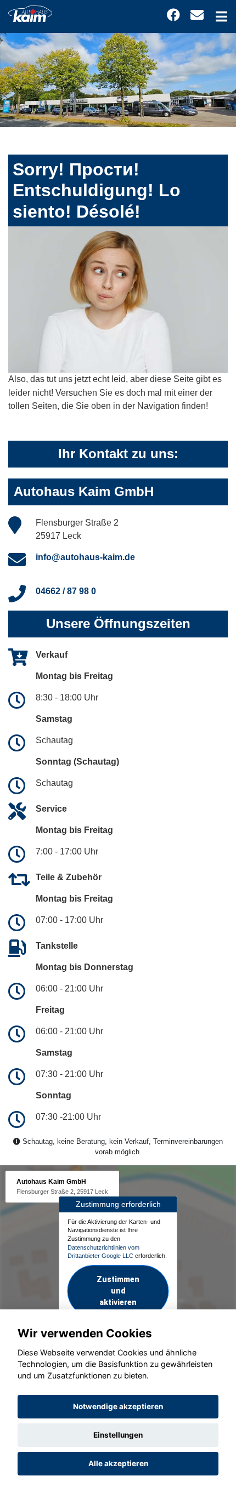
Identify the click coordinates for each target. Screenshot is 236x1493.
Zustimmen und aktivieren (118, 1291)
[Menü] (221, 16)
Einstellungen (118, 1435)
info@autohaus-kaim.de (85, 557)
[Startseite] (30, 13)
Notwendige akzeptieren (118, 1406)
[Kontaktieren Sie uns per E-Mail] (197, 15)
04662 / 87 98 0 (66, 591)
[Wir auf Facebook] (173, 15)
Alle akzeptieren (118, 1463)
